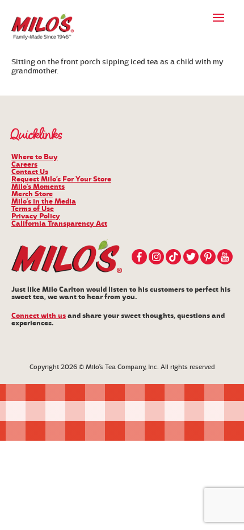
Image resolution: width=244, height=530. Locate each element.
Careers (24, 164)
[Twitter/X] (191, 256)
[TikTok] (173, 256)
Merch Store (32, 193)
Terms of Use (32, 208)
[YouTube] (225, 256)
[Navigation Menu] (218, 17)
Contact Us (29, 171)
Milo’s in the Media (43, 201)
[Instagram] (156, 256)
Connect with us (38, 315)
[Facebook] (139, 256)
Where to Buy (34, 157)
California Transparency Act (59, 223)
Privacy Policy (35, 216)
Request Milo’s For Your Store (61, 179)
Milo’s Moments (38, 186)
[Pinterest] (208, 256)
